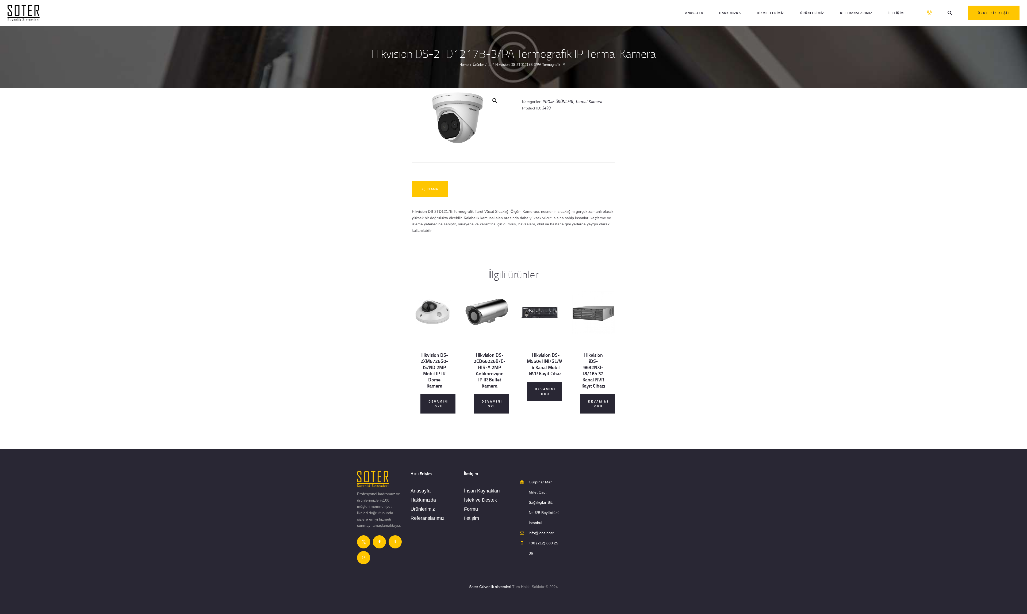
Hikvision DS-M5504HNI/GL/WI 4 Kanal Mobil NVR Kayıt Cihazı (546, 364)
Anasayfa (421, 491)
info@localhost (541, 533)
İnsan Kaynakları (482, 491)
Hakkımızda (423, 500)
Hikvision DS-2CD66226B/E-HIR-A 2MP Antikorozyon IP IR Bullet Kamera (489, 370)
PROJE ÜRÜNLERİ (558, 101)
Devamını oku (438, 403)
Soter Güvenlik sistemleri (490, 587)
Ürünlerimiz (423, 509)
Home (464, 65)
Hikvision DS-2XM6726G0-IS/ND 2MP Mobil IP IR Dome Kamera (434, 370)
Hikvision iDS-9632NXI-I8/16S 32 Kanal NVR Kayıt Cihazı (593, 370)
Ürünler (478, 65)
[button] (495, 100)
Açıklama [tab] (429, 189)
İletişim (471, 518)
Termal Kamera (588, 101)
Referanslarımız (427, 518)
